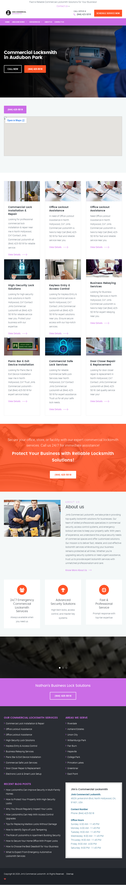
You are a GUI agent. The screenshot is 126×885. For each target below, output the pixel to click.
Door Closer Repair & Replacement (23, 768)
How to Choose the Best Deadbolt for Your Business (32, 846)
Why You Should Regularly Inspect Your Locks (29, 808)
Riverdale (72, 723)
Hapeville (72, 751)
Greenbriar (72, 768)
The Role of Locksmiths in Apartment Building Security (33, 835)
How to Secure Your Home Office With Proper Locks (32, 840)
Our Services (34, 22)
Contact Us (62, 6)
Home (7, 22)
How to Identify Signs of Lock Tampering (26, 829)
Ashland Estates (75, 729)
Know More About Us (76, 570)
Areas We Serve (18, 22)
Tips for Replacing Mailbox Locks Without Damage (31, 824)
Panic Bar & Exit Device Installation (23, 757)
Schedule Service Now (108, 13)
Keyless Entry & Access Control (21, 745)
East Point (72, 773)
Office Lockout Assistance (19, 729)
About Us (48, 22)
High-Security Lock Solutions (20, 740)
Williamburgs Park (76, 740)
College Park (73, 757)
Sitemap (70, 873)
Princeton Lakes (75, 762)
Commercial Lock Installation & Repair (25, 723)
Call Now (13, 69)
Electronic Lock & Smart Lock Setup (24, 773)
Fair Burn (72, 745)
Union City (72, 734)
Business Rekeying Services (20, 751)
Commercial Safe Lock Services (21, 762)
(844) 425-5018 (84, 14)
